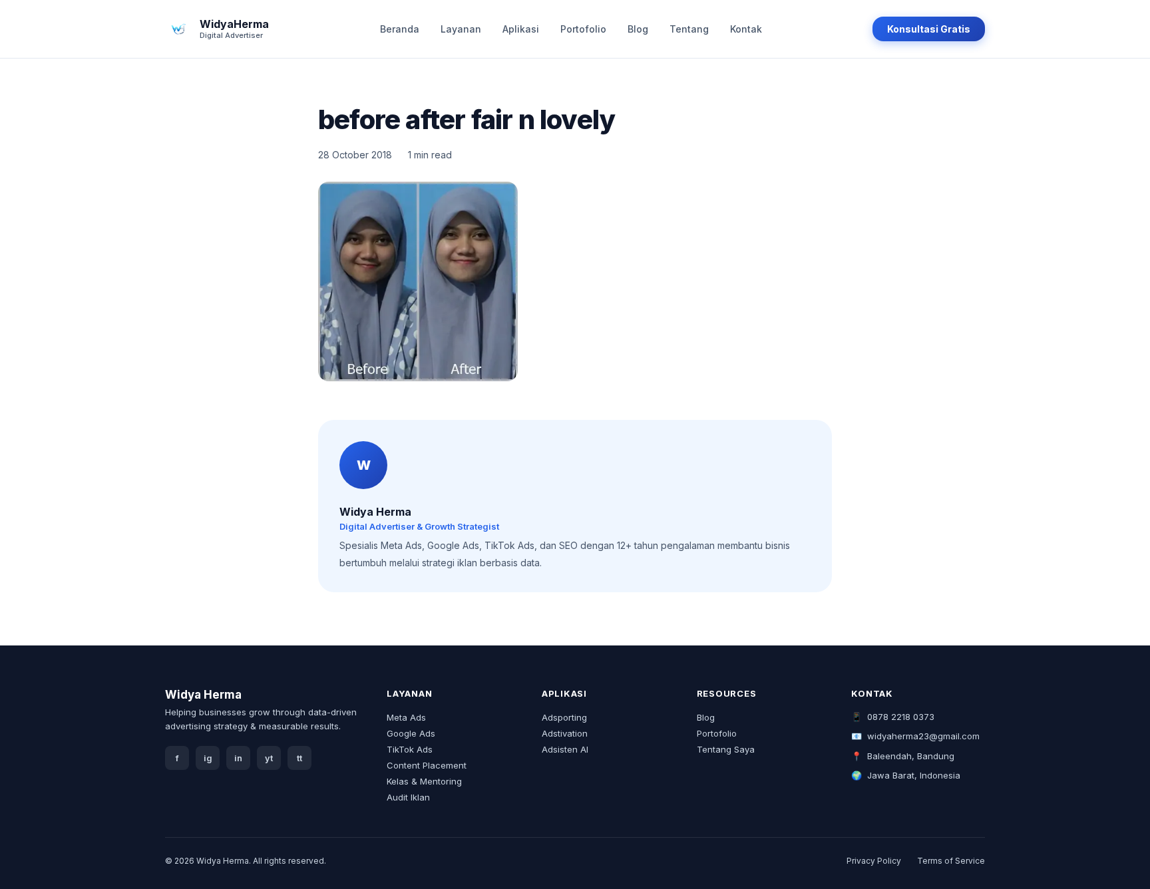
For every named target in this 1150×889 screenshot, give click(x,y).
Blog (638, 29)
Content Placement (427, 765)
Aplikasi (520, 29)
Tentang (689, 29)
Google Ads (411, 733)
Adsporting (564, 717)
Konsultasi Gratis (928, 29)
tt (299, 758)
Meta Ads (406, 717)
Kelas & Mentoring (424, 781)
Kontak (746, 29)
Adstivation (565, 733)
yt (269, 758)
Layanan (461, 29)
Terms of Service (951, 861)
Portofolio (583, 29)
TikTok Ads (410, 749)
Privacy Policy (874, 861)
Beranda (399, 29)
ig (208, 758)
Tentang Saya (726, 749)
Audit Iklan (408, 797)
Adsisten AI (565, 749)
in (238, 758)
